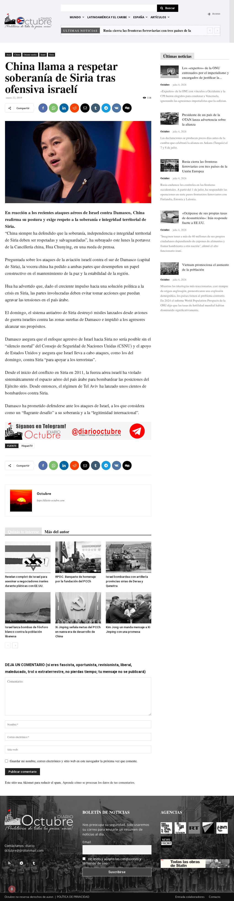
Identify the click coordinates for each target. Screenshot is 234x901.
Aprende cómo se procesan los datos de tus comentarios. (99, 782)
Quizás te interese (23, 532)
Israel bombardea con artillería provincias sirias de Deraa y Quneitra (127, 581)
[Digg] (127, 108)
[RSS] (9, 863)
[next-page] (15, 645)
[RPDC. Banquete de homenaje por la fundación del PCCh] (78, 557)
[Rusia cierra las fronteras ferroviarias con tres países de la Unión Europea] (169, 165)
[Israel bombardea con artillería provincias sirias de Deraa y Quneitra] (128, 557)
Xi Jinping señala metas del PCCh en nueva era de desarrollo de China (78, 631)
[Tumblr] (95, 108)
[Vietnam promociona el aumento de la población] (169, 268)
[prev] (210, 30)
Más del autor (57, 532)
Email (86, 842)
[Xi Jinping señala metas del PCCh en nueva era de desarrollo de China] (78, 607)
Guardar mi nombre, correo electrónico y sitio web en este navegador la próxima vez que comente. (74, 761)
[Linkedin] (64, 108)
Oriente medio (30, 54)
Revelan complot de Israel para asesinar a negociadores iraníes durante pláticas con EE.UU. (26, 581)
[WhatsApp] (53, 108)
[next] (217, 30)
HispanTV (27, 445)
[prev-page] (8, 645)
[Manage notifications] (12, 889)
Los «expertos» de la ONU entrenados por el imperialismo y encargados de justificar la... (205, 73)
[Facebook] (43, 108)
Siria (51, 54)
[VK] (116, 108)
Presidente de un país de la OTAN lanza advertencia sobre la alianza (204, 119)
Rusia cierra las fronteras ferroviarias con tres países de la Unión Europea (204, 166)
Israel (43, 54)
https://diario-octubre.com (50, 500)
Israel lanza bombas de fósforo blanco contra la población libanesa (26, 631)
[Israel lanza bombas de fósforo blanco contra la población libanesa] (28, 607)
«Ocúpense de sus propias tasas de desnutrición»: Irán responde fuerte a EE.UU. (204, 218)
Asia (8, 54)
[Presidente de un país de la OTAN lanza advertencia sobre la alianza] (169, 118)
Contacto (214, 897)
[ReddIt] (74, 108)
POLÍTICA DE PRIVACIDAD (73, 897)
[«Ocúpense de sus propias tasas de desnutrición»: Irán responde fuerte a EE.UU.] (169, 217)
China (17, 54)
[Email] (85, 108)
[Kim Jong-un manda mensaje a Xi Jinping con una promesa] (128, 607)
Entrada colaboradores (190, 897)
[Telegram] (106, 108)
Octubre (44, 493)
